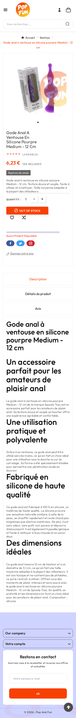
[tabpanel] (38, 88)
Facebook (10, 243)
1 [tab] (38, 122)
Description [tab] (38, 279)
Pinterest (31, 243)
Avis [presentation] (38, 308)
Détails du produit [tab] (38, 294)
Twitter (20, 243)
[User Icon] (59, 10)
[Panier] (69, 9)
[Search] (67, 23)
